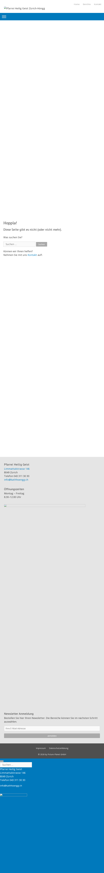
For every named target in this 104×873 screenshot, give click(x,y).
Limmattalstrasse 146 (17, 468)
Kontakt (97, 4)
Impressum (41, 748)
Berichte (87, 4)
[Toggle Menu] (4, 16)
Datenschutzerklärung (58, 748)
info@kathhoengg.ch (16, 479)
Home (77, 4)
